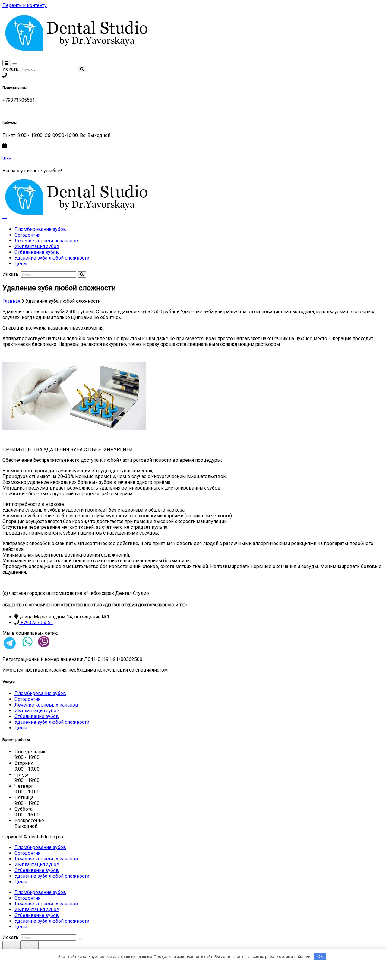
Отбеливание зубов (36, 252)
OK (320, 956)
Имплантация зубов (36, 246)
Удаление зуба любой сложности (51, 258)
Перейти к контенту (24, 5)
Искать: (10, 69)
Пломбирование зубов (40, 229)
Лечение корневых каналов (46, 241)
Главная (11, 301)
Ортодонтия (27, 235)
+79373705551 (36, 622)
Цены (6, 158)
